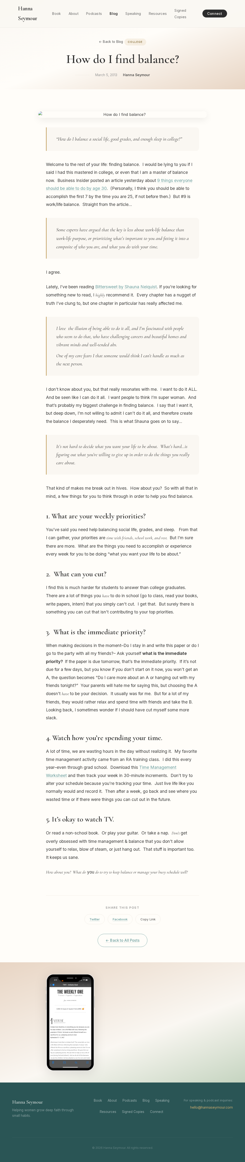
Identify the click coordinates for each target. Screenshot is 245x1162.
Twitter (94, 919)
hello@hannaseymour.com (211, 1107)
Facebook (120, 919)
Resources (158, 13)
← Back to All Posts (122, 940)
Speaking (133, 13)
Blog (114, 13)
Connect (214, 13)
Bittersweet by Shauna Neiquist (126, 286)
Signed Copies (133, 1112)
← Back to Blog (111, 42)
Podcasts (94, 13)
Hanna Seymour (27, 13)
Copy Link (148, 919)
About (73, 13)
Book (56, 13)
